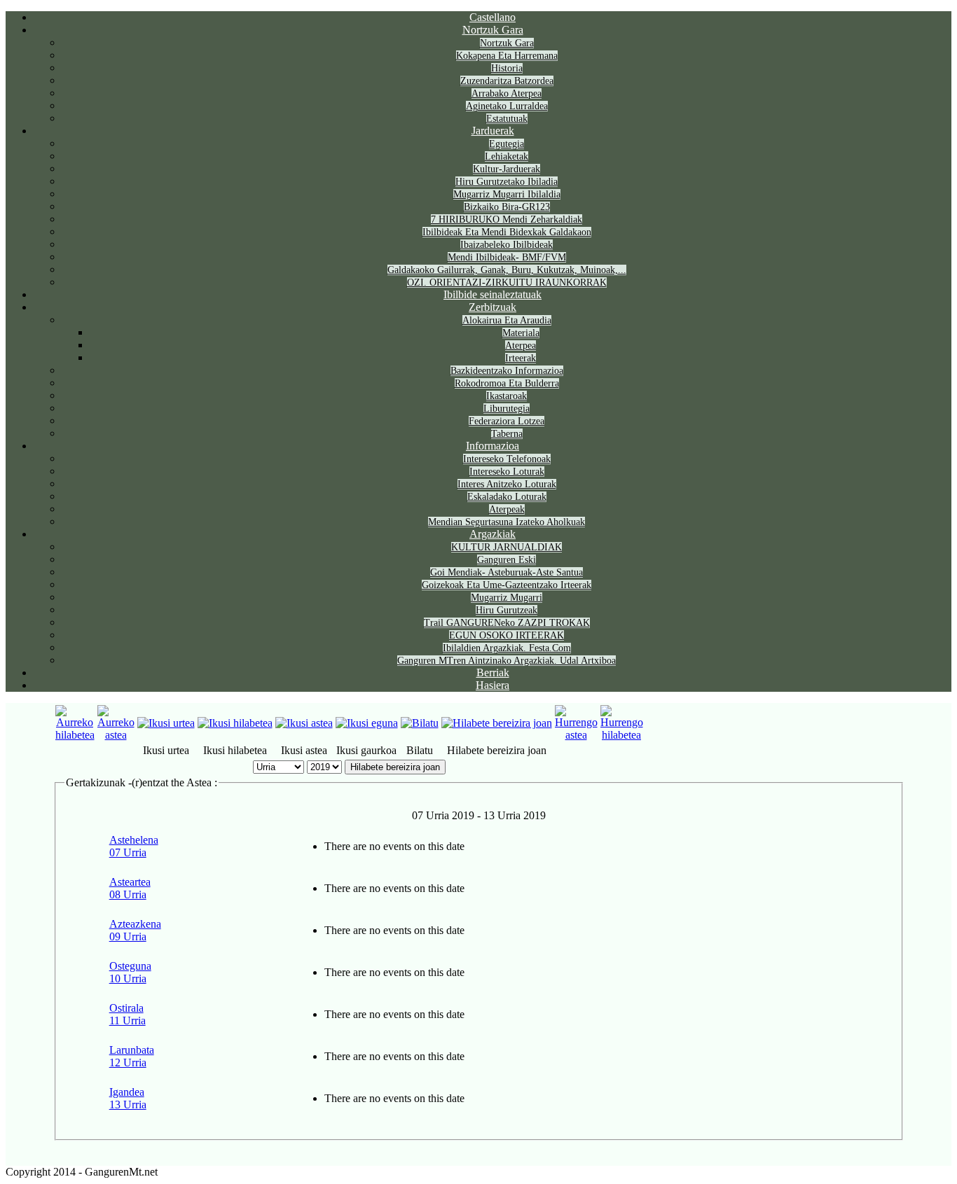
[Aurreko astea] (116, 735)
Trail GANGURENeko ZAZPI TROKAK (507, 623)
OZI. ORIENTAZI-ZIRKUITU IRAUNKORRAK (507, 282)
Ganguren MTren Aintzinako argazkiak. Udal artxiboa (506, 660)
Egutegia (506, 144)
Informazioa (492, 446)
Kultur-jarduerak (506, 169)
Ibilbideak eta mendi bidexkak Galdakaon (506, 232)
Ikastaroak (506, 396)
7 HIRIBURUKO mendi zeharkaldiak (506, 219)
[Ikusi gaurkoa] (367, 723)
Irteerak (520, 358)
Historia (507, 68)
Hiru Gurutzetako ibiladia (506, 181)
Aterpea (520, 345)
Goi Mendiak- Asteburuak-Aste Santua (506, 572)
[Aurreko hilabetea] (75, 735)
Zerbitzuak (492, 307)
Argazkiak (492, 534)
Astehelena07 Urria (133, 846)
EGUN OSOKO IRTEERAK (506, 635)
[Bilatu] (420, 723)
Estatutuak (507, 118)
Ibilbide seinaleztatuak (492, 294)
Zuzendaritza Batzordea (506, 81)
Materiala (520, 333)
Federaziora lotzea (506, 421)
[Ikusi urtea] (166, 723)
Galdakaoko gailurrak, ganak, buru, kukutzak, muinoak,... (506, 270)
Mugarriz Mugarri (506, 597)
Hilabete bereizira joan (395, 767)
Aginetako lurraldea (507, 106)
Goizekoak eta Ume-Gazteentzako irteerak (506, 585)
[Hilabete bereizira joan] (496, 723)
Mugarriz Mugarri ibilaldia (506, 194)
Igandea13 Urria (127, 1098)
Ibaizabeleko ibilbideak (506, 244)
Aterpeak (507, 509)
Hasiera (492, 685)
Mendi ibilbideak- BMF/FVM (507, 257)
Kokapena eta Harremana (507, 55)
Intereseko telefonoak (507, 459)
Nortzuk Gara (492, 30)
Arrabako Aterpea (506, 93)
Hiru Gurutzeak (506, 610)
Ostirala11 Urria (127, 1014)
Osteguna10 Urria (130, 972)
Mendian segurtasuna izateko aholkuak (506, 522)
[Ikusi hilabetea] (235, 723)
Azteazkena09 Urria (135, 930)
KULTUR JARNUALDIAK (506, 547)
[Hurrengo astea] (576, 735)
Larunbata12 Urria (131, 1056)
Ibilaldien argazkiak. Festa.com (507, 648)
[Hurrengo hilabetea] (621, 735)
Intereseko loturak (506, 471)
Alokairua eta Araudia (506, 320)
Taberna (507, 434)
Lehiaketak (506, 156)
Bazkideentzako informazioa (506, 370)
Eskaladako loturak (506, 497)
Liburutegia (506, 408)
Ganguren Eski (506, 560)
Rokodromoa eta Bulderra (507, 383)
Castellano (492, 17)
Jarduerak (492, 131)
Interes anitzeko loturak (506, 484)
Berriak (492, 672)
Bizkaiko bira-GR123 (507, 207)
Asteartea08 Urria (130, 888)
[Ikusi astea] (304, 723)
